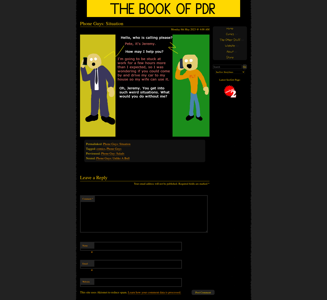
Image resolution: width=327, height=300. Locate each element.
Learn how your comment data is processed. (154, 292)
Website (86, 281)
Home (230, 29)
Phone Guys (114, 149)
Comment (87, 198)
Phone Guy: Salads (112, 153)
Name (87, 246)
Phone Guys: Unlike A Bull (113, 158)
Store (230, 58)
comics (101, 149)
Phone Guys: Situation (116, 144)
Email (87, 264)
